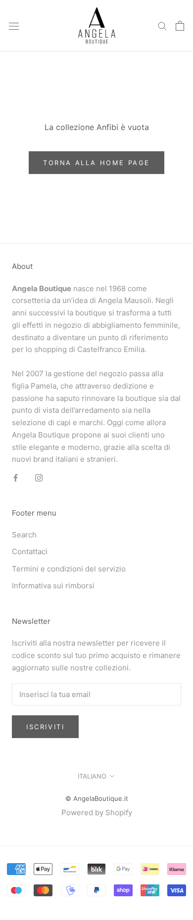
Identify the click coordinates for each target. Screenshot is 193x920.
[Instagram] (39, 477)
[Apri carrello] (180, 26)
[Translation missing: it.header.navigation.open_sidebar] (14, 26)
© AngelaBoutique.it (96, 798)
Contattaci (30, 551)
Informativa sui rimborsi (53, 585)
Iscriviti (45, 727)
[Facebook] (15, 477)
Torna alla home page (96, 163)
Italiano (92, 776)
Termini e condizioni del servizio (69, 568)
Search (24, 534)
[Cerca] (162, 25)
